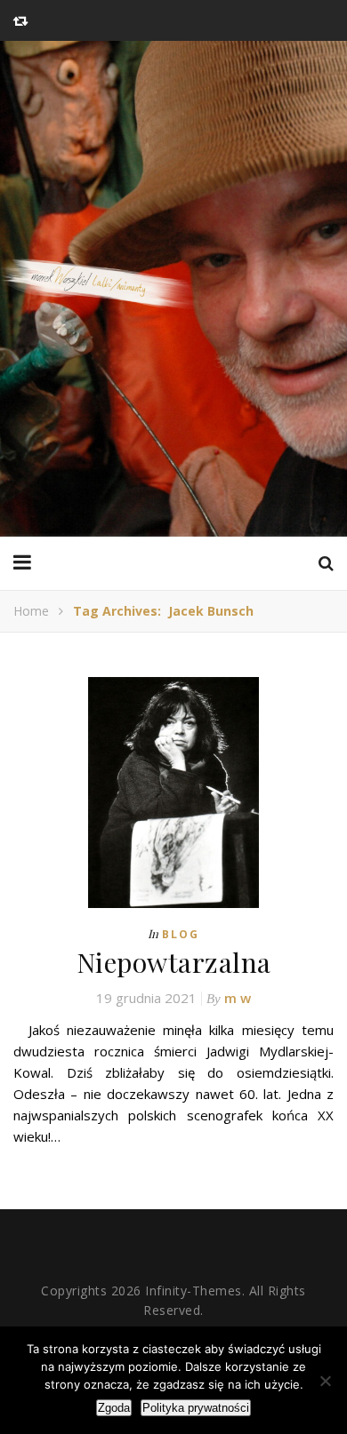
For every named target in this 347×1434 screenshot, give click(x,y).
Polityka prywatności (195, 1407)
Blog (180, 934)
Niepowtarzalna (174, 962)
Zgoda (114, 1407)
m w (237, 998)
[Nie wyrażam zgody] (325, 1381)
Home (31, 610)
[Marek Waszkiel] (173, 288)
